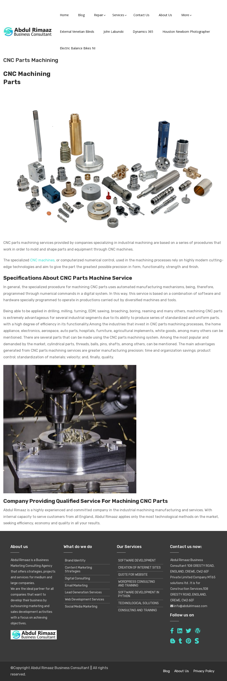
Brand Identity (75, 560)
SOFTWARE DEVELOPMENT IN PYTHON (138, 594)
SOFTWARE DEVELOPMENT (137, 560)
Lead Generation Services (83, 592)
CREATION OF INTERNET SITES (139, 567)
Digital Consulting (77, 578)
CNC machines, (42, 260)
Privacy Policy (203, 671)
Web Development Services (84, 599)
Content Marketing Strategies (78, 569)
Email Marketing (76, 585)
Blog (166, 671)
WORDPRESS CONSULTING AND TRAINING (136, 583)
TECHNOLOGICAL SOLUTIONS (138, 603)
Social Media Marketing (81, 606)
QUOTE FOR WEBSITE (133, 575)
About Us (181, 671)
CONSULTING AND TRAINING (137, 610)
